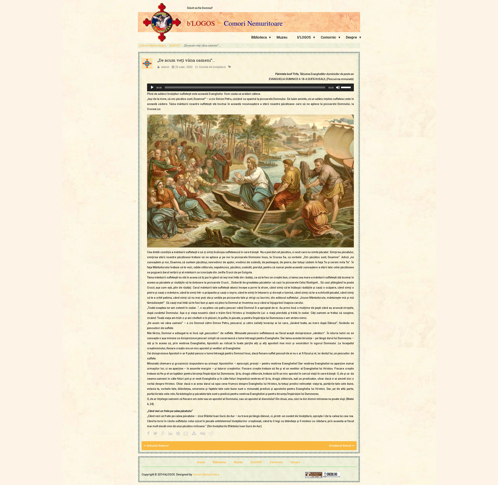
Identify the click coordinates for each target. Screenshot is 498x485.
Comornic (328, 37)
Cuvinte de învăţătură (212, 67)
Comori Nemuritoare (253, 23)
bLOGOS (174, 45)
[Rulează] (152, 87)
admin (165, 67)
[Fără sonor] (338, 87)
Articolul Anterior (157, 445)
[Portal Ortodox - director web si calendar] (331, 474)
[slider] (346, 87)
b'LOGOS (201, 23)
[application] (250, 87)
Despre (351, 37)
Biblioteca (259, 37)
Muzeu (282, 37)
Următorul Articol (340, 445)
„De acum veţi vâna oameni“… (186, 60)
